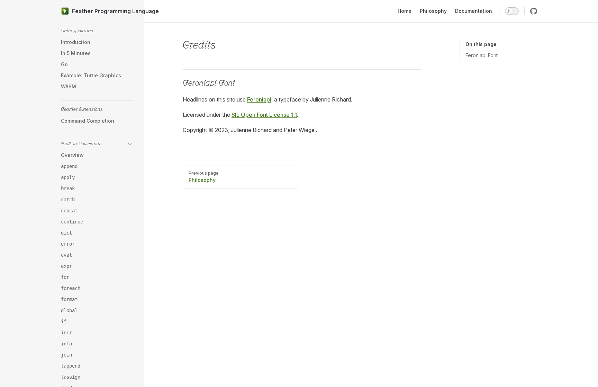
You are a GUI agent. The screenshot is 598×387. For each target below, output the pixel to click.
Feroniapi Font (481, 55)
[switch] (512, 11)
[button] (97, 31)
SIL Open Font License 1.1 (264, 114)
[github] (533, 11)
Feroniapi (259, 99)
